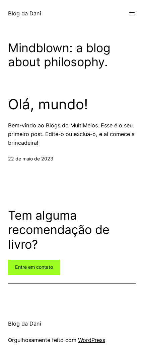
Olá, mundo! (48, 104)
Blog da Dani (24, 13)
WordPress (91, 340)
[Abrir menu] (132, 14)
